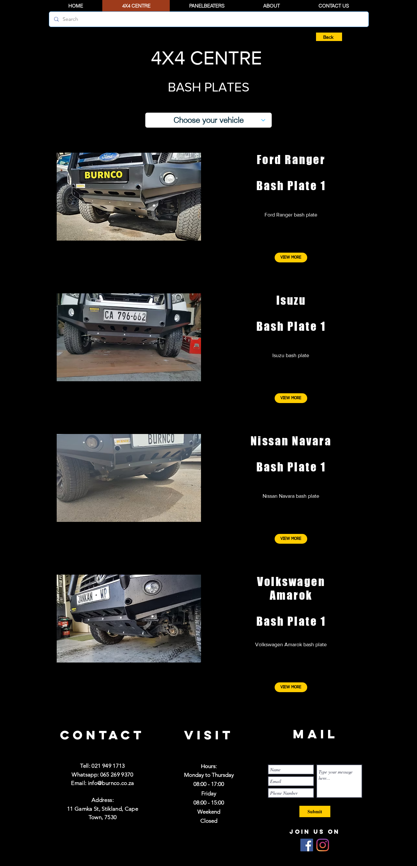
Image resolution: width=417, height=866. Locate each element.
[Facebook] (306, 845)
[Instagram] (322, 845)
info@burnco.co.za (111, 783)
